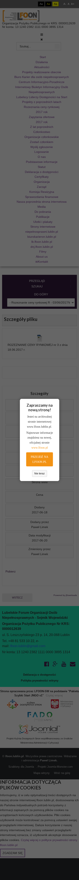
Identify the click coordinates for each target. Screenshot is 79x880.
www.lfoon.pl (39, 447)
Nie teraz (39, 473)
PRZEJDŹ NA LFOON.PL (39, 459)
